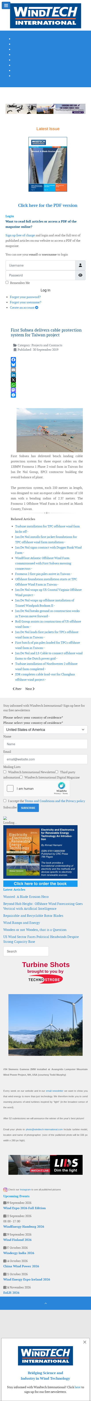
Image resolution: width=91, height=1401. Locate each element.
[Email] (47, 369)
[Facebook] (47, 359)
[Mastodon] (47, 390)
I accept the (46, 801)
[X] (47, 379)
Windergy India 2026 (18, 1253)
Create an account (22, 307)
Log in (45, 290)
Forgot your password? (25, 297)
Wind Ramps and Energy (21, 923)
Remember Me (20, 283)
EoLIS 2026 (11, 1293)
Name (7, 736)
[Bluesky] (47, 364)
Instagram (25, 1189)
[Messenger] (47, 395)
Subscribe (10, 807)
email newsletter (54, 1091)
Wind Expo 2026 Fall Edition (24, 1208)
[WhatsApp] (47, 384)
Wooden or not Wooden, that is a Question (34, 930)
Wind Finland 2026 (17, 1240)
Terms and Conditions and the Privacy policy (55, 801)
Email (7, 752)
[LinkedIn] (47, 374)
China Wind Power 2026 (21, 1266)
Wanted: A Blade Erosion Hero (26, 897)
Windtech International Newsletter (31, 772)
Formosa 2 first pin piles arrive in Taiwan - (43, 574)
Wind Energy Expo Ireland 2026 (26, 1279)
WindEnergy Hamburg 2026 (23, 1227)
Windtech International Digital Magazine (52, 777)
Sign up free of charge (20, 235)
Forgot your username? (25, 302)
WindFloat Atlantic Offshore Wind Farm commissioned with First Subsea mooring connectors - (43, 563)
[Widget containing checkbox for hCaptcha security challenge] (36, 788)
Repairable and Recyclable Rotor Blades (33, 916)
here (78, 1387)
